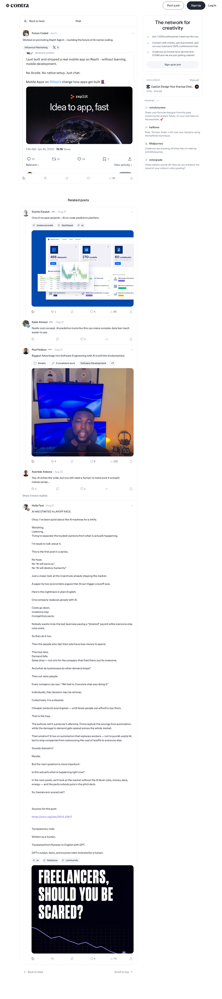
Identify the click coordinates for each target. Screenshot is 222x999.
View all (194, 80)
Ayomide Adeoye (42, 471)
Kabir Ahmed (39, 322)
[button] (78, 105)
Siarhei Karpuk (41, 211)
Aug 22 (59, 471)
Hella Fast (38, 505)
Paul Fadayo (39, 349)
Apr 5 (54, 33)
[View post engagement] (106, 339)
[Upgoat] (23, 178)
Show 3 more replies (34, 495)
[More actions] (133, 33)
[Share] (131, 178)
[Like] (88, 178)
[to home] (17, 5)
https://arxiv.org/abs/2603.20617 (52, 816)
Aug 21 (62, 211)
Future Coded (40, 33)
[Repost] (67, 178)
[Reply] (45, 178)
